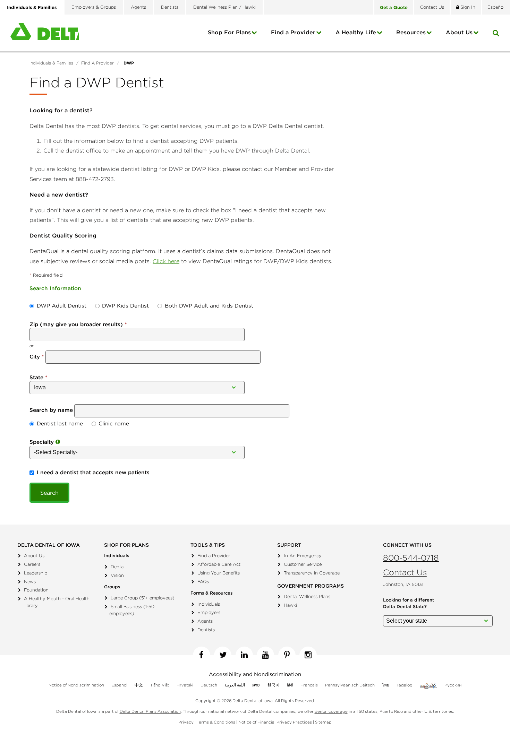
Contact (432, 7)
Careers (32, 564)
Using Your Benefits (218, 573)
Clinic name (114, 423)
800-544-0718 (411, 558)
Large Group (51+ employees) (143, 598)
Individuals (208, 604)
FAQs (203, 582)
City (34, 356)
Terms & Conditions (216, 722)
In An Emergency (303, 556)
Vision (117, 575)
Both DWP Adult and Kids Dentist (209, 305)
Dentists (169, 7)
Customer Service (303, 564)
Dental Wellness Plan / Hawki (224, 7)
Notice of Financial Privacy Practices (275, 722)
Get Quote (394, 7)
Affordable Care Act (218, 564)
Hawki (290, 605)
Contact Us (405, 572)
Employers (208, 612)
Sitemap (323, 722)
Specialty (42, 442)
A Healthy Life (355, 32)
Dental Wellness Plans (307, 596)
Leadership (35, 573)
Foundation (36, 590)
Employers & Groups (93, 7)
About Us (34, 556)
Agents (138, 7)
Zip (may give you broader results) (76, 324)
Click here (166, 261)
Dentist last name (60, 423)
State (36, 377)
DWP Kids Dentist (125, 305)
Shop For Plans (229, 32)
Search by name (51, 410)
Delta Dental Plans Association (150, 711)
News (30, 582)
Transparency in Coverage (312, 573)
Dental (118, 567)
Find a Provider (293, 32)
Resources (411, 32)
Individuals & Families (32, 7)
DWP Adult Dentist (61, 305)
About (459, 32)
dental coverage (331, 711)
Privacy (186, 722)
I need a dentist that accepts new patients (93, 472)
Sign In (467, 7)
